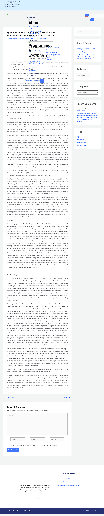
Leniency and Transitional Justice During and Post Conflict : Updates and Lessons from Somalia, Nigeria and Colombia (87, 117)
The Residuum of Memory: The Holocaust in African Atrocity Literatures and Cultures (86, 57)
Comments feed (81, 142)
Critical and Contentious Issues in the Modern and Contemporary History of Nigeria (87, 50)
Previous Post (8, 397)
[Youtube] (96, 4)
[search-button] (92, 19)
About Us (32, 17)
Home (31, 15)
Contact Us (32, 75)
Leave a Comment (12, 39)
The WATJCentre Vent (26, 39)
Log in (78, 137)
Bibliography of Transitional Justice (68, 486)
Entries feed (80, 140)
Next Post (67, 397)
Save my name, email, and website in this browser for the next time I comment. (33, 445)
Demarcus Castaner (83, 114)
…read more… (42, 492)
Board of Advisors (68, 482)
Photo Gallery (33, 73)
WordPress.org (81, 145)
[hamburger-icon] (87, 15)
